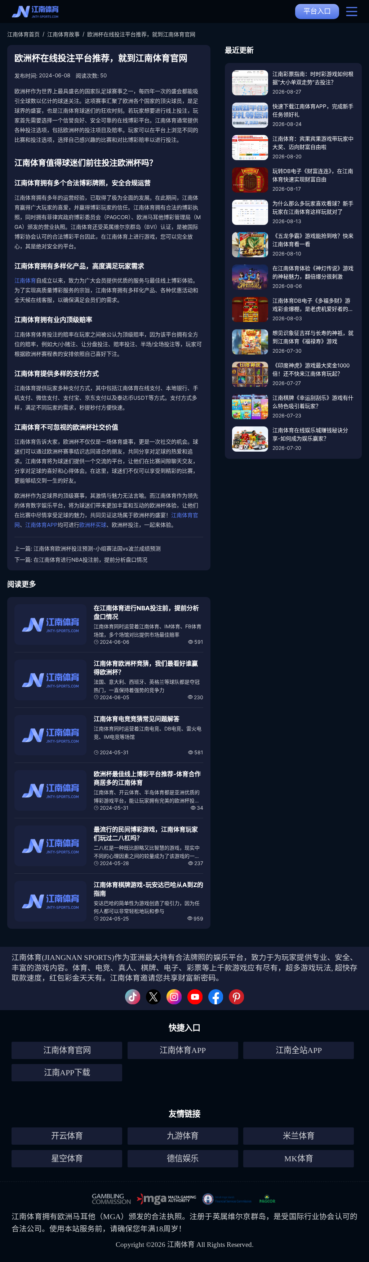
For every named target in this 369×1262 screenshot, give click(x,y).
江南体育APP (41, 524)
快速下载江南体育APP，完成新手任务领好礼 (313, 110)
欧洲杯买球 (92, 524)
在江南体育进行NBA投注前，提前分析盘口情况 (90, 559)
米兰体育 (299, 1135)
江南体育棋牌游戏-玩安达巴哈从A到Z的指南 (148, 889)
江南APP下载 (67, 1072)
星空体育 (67, 1158)
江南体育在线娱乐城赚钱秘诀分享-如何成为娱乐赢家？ (310, 434)
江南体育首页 (23, 34)
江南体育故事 (63, 34)
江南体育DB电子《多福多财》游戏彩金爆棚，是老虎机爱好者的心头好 (313, 305)
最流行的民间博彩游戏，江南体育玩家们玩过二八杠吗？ (146, 834)
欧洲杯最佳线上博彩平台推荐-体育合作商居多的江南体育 (147, 778)
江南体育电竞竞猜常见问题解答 (136, 719)
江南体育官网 (67, 1050)
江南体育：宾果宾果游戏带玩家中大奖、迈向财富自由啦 (313, 142)
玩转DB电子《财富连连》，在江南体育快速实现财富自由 (312, 175)
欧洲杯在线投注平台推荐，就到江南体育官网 (141, 34)
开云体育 (67, 1135)
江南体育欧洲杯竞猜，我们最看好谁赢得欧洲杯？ (146, 668)
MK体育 (298, 1158)
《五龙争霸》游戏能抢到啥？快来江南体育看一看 (313, 240)
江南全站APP (299, 1050)
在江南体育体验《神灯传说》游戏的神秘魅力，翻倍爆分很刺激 (313, 272)
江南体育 (25, 280)
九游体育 (183, 1135)
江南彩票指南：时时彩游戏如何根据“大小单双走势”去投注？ (313, 78)
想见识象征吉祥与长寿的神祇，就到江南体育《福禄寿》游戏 (313, 337)
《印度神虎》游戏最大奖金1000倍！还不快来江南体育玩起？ (311, 369)
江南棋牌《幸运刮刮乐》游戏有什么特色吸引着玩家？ (313, 402)
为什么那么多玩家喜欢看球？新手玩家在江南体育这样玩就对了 (313, 207)
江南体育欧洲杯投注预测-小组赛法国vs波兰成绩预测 (97, 548)
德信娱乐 (183, 1158)
